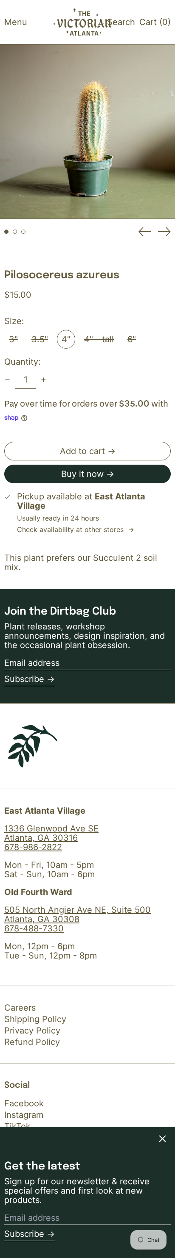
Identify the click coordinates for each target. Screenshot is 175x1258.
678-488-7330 (34, 928)
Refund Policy (32, 1042)
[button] (121, 22)
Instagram (23, 1114)
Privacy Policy (32, 1030)
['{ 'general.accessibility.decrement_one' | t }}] (7, 379)
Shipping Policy (35, 1019)
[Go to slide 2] (15, 232)
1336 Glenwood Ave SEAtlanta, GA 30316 (51, 833)
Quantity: (22, 361)
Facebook (24, 1103)
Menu (15, 22)
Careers (20, 1008)
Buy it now (82, 474)
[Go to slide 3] (23, 232)
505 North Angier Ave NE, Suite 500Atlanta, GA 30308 (77, 914)
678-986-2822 (33, 847)
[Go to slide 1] (6, 232)
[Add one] (43, 379)
